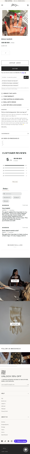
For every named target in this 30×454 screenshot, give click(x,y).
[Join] (26, 384)
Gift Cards (3, 406)
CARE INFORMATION (5, 133)
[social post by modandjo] (5, 358)
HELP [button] (2, 393)
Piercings (3, 427)
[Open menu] (3, 5)
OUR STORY (14, 280)
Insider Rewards (4, 434)
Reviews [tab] (6, 188)
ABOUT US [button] (4, 417)
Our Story (3, 422)
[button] (15, 142)
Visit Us (2, 429)
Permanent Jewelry (5, 424)
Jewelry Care (3, 401)
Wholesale (3, 408)
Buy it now (15, 68)
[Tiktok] (5, 441)
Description (4, 109)
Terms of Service (4, 411)
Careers (2, 432)
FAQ (2, 398)
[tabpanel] (15, 215)
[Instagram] (11, 441)
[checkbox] (5, 201)
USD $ (4, 448)
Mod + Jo (4, 451)
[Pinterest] (8, 441)
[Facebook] (2, 441)
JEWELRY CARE (15, 324)
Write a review (15, 181)
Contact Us (3, 403)
